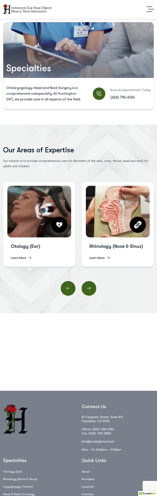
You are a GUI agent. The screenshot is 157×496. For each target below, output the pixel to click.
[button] (68, 288)
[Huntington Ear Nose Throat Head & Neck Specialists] (27, 9)
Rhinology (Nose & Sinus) (116, 246)
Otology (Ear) (25, 246)
